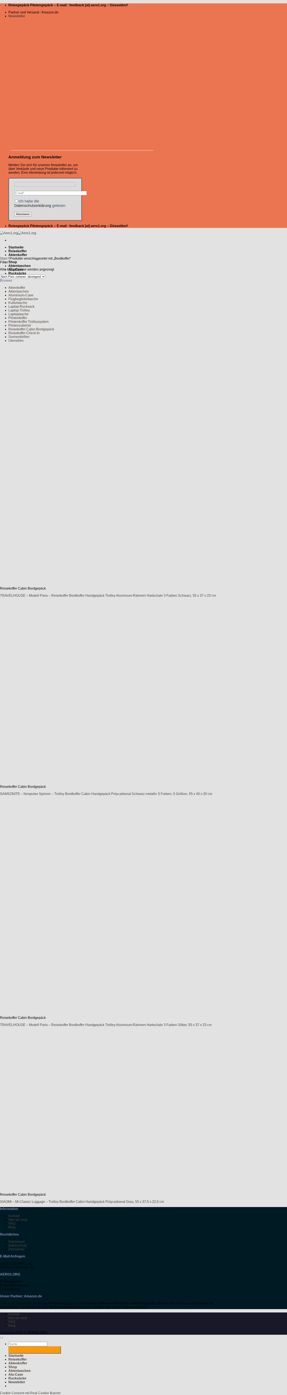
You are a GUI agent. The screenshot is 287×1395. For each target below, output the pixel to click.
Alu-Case (15, 1374)
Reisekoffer (17, 251)
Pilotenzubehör (19, 325)
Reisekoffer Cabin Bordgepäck (31, 329)
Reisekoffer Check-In (24, 333)
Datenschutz (17, 1245)
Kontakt (14, 1216)
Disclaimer (16, 1249)
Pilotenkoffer (17, 318)
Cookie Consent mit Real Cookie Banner (30, 1393)
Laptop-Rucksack (21, 306)
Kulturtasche (17, 303)
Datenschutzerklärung (32, 206)
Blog (11, 1227)
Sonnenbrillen (18, 337)
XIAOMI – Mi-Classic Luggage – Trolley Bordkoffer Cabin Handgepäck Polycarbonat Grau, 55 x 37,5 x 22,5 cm (82, 1201)
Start (3, 258)
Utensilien (16, 340)
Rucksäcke (17, 273)
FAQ (11, 1223)
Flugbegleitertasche (23, 299)
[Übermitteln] (34, 1350)
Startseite (16, 247)
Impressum (16, 1241)
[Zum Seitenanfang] (1, 1337)
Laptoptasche (18, 314)
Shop (12, 262)
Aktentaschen (19, 266)
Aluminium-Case (20, 295)
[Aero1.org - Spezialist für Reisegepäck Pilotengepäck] (18, 233)
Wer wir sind (17, 1220)
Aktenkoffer (17, 255)
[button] (16, 16)
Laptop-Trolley (19, 310)
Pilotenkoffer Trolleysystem (28, 321)
